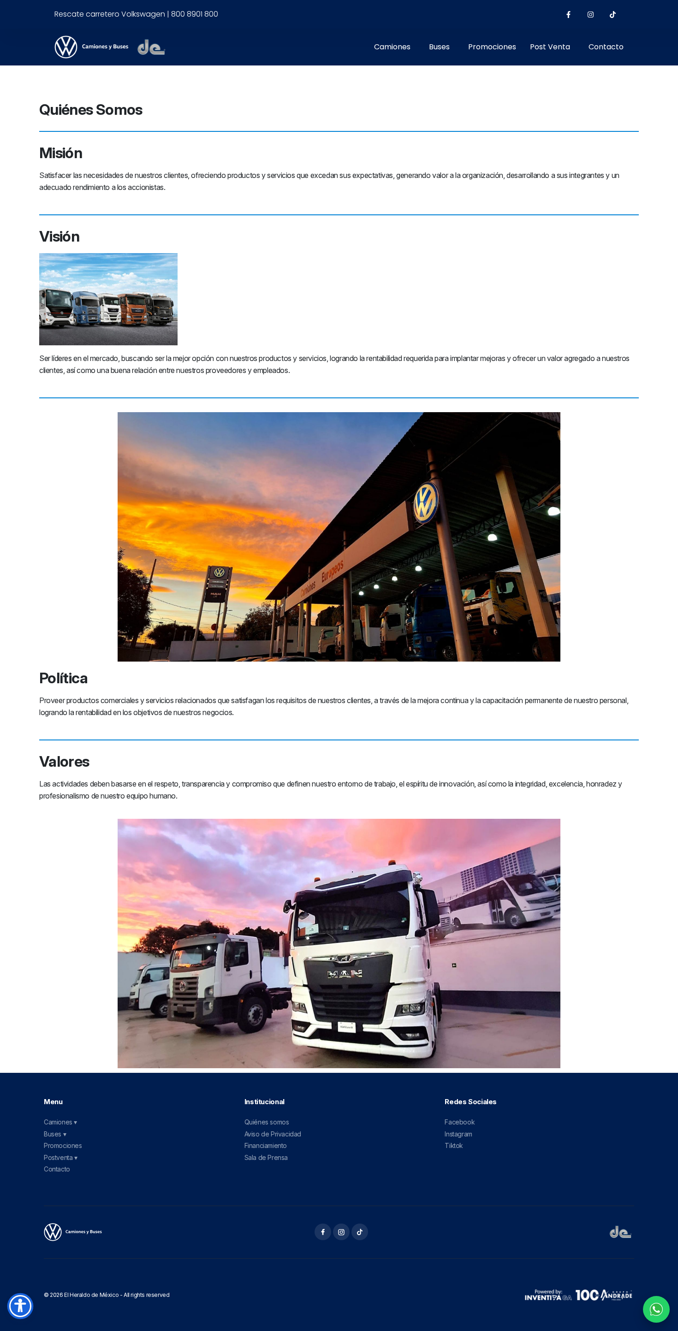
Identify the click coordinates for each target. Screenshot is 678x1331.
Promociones (492, 46)
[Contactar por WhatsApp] (656, 1309)
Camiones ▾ (60, 1122)
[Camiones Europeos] (73, 1232)
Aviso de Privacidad (272, 1134)
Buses (439, 46)
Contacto (606, 46)
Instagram (458, 1134)
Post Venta (550, 46)
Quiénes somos (266, 1122)
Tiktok (454, 1145)
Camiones (392, 46)
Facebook (460, 1122)
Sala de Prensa (266, 1157)
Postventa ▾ (60, 1157)
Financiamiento (265, 1145)
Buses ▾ (55, 1134)
